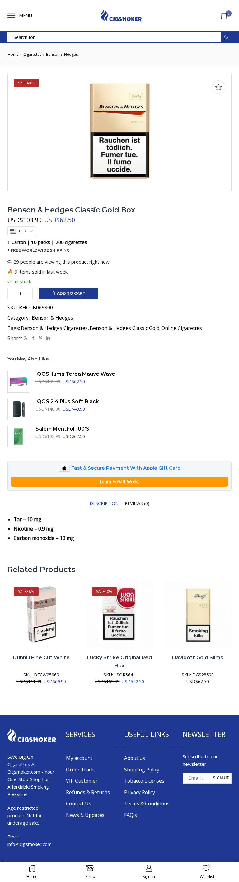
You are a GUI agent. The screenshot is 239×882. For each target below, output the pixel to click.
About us (134, 758)
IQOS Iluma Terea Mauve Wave (75, 374)
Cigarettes (32, 54)
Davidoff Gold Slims (197, 657)
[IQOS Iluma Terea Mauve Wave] (18, 382)
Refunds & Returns (88, 792)
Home (13, 54)
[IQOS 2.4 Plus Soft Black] (18, 409)
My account (79, 758)
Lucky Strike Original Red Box (119, 662)
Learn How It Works (120, 481)
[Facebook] (33, 338)
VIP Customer (82, 780)
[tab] (104, 503)
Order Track (80, 769)
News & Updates (85, 815)
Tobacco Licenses (144, 780)
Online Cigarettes (181, 328)
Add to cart (71, 293)
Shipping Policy (141, 769)
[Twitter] (26, 338)
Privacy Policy (139, 792)
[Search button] (226, 37)
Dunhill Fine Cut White (41, 657)
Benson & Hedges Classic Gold (124, 328)
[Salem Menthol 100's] (18, 436)
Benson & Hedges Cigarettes (54, 328)
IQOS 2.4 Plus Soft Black (67, 401)
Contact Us (78, 803)
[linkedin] (47, 338)
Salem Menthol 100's (62, 429)
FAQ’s (130, 815)
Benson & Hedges (62, 54)
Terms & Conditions (147, 803)
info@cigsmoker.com (29, 844)
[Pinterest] (40, 338)
